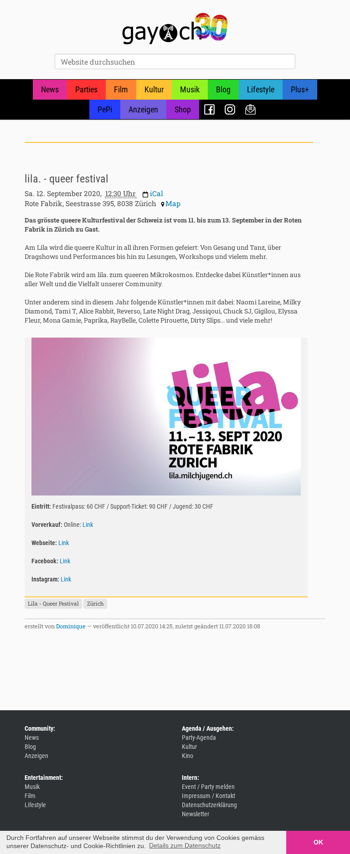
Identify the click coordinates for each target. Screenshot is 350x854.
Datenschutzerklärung (209, 805)
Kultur (154, 89)
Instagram (230, 109)
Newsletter (250, 109)
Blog (223, 89)
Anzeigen (143, 109)
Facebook (209, 109)
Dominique (71, 626)
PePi (105, 109)
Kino (187, 755)
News (50, 89)
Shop (183, 109)
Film (121, 89)
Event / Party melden (208, 786)
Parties (86, 89)
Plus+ (300, 89)
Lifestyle (260, 89)
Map (172, 203)
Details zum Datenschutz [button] (185, 845)
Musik (190, 89)
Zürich (95, 603)
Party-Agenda (199, 737)
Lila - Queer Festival (53, 603)
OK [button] (318, 842)
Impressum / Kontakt (208, 795)
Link (87, 524)
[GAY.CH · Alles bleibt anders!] (175, 29)
